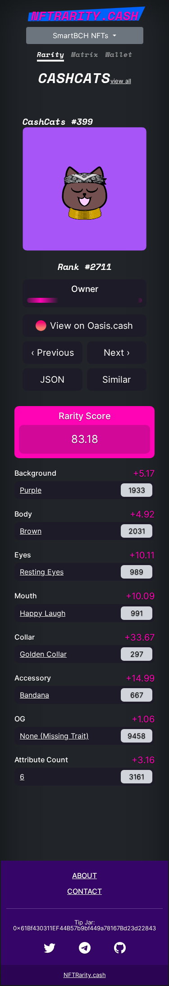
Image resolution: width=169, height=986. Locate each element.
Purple (30, 490)
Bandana (34, 694)
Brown (30, 530)
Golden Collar (43, 654)
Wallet (118, 54)
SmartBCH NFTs (81, 35)
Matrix (84, 54)
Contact (84, 891)
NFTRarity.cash (85, 974)
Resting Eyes (42, 571)
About (84, 875)
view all (84, 77)
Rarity (50, 54)
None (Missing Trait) (54, 735)
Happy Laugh (42, 613)
